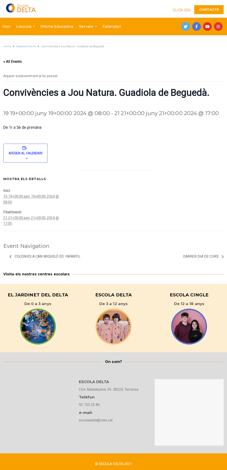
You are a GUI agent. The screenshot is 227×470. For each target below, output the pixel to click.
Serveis (86, 26)
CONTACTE (209, 10)
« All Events (12, 61)
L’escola (23, 26)
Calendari (111, 26)
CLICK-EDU (182, 10)
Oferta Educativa (56, 26)
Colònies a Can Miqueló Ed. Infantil (47, 256)
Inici (6, 26)
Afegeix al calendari (26, 153)
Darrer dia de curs (201, 256)
